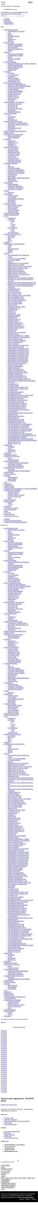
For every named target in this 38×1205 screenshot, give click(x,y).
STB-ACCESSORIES (14, 59)
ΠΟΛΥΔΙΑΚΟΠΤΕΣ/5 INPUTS (17, 406)
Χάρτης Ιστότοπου (9, 514)
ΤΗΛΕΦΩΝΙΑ (8, 183)
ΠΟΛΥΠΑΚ (11, 126)
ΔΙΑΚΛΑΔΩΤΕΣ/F (13, 344)
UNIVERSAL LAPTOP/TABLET (18, 123)
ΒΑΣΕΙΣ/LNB (12, 313)
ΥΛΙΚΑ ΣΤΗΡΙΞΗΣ (13, 210)
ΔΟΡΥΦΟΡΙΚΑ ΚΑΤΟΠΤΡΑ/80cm (18, 360)
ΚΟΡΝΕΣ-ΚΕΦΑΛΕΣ (14, 94)
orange (24, 1178)
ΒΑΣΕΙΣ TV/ (11, 311)
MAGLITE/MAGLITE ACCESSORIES (19, 295)
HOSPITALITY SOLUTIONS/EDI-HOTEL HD (22, 282)
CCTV (6, 216)
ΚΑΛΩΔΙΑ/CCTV (13, 384)
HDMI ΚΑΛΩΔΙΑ (13, 78)
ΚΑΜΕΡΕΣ (11, 220)
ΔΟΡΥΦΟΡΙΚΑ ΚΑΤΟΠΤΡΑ (16, 31)
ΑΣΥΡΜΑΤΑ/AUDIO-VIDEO (16, 306)
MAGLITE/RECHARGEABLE (17, 300)
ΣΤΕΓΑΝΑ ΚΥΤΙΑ (13, 459)
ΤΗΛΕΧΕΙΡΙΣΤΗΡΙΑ (10, 113)
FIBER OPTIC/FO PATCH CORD (18, 268)
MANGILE (11, 192)
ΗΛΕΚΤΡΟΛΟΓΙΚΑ (10, 203)
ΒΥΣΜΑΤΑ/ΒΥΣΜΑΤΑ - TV (16, 326)
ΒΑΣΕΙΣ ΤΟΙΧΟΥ (13, 493)
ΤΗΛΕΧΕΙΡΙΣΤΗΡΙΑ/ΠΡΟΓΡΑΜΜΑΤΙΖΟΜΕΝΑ (22, 440)
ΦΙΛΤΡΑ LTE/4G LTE (14, 442)
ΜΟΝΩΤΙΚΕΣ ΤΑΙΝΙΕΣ (15, 205)
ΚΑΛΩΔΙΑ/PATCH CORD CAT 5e (18, 387)
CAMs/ (10, 257)
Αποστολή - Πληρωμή (10, 1119)
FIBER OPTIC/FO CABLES (16, 265)
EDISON (7, 253)
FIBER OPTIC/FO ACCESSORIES (18, 263)
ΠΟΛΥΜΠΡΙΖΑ (12, 208)
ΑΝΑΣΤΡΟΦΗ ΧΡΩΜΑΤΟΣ (8, 1185)
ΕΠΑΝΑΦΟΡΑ (5, 1182)
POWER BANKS (13, 195)
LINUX (10, 57)
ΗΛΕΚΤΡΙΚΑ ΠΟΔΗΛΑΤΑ (16, 466)
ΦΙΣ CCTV (11, 237)
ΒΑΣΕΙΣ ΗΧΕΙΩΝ (13, 68)
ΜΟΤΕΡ (10, 38)
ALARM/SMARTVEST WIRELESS (18, 255)
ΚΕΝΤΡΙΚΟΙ (11, 450)
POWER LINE (12, 157)
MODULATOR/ (12, 305)
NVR (12, 229)
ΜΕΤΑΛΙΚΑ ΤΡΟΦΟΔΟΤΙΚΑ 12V (18, 125)
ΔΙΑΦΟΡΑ (7, 242)
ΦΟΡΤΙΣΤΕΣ (11, 129)
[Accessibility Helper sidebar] (5, 1165)
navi (33, 1178)
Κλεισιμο (21, 1199)
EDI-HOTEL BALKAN (15, 104)
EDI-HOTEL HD (13, 105)
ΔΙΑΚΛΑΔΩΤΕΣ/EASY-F (15, 342)
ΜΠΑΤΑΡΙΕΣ (12, 179)
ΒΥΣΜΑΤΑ (7, 139)
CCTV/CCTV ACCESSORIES (17, 258)
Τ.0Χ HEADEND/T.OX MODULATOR (19, 430)
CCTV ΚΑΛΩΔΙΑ (13, 75)
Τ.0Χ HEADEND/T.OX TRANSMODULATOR (22, 435)
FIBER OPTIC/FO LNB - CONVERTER (20, 266)
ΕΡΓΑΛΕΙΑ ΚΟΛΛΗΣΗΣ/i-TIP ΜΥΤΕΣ (19, 379)
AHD (12, 221)
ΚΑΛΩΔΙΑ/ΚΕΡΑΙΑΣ (14, 393)
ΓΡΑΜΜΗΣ (11, 447)
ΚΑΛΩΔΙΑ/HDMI (13, 385)
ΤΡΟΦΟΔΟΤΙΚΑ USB (14, 128)
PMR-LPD (11, 166)
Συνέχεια (3, 1022)
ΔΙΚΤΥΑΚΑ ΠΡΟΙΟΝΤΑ (11, 147)
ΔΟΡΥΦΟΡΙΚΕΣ (12, 477)
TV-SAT (10, 505)
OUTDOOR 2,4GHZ (14, 154)
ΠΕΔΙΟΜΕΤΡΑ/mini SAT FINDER (18, 397)
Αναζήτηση (21, 15)
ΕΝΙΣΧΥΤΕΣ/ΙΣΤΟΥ (14, 368)
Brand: (6, 511)
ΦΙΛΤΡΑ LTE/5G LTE (14, 443)
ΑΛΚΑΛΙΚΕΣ (12, 197)
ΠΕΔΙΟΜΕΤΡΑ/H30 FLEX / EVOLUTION (20, 395)
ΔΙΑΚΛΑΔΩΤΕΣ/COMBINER (17, 340)
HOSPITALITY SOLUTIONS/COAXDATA (21, 278)
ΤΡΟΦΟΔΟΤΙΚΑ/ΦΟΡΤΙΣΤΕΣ (13, 121)
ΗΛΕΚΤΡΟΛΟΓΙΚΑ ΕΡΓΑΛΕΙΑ (13, 467)
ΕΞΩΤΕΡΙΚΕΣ (12, 479)
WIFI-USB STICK (13, 249)
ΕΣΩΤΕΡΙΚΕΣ (12, 480)
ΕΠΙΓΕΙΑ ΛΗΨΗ (9, 42)
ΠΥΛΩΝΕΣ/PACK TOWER (16, 419)
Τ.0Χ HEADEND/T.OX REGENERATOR (20, 434)
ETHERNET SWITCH (14, 160)
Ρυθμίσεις (33, 1199)
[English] (29, 2)
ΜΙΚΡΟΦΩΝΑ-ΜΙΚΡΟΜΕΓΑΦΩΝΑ (19, 178)
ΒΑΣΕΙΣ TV (7, 484)
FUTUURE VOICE (6, 1163)
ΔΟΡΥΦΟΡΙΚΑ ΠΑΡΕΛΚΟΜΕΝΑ (14, 244)
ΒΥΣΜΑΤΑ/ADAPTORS (15, 323)
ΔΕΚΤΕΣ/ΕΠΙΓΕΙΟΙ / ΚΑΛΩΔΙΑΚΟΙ (19, 337)
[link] (4, 1031)
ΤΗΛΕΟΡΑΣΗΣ (12, 120)
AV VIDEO (11, 73)
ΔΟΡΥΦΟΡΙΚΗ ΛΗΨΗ (11, 30)
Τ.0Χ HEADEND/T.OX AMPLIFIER (18, 426)
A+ (5, 1171)
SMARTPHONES (13, 184)
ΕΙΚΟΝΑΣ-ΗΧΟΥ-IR (14, 136)
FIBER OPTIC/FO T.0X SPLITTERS (18, 274)
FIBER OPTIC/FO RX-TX (15, 269)
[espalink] (3, 2)
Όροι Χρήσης (8, 1123)
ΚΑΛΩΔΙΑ (7, 71)
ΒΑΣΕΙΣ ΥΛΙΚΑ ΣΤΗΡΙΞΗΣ (12, 490)
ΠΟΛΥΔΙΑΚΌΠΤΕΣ (10, 500)
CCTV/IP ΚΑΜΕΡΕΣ (14, 260)
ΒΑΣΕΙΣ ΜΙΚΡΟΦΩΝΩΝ (15, 67)
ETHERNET (11, 76)
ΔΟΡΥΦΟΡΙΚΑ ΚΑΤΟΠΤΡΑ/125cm (18, 353)
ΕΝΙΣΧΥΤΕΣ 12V (13, 96)
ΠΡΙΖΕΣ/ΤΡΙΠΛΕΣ (13, 418)
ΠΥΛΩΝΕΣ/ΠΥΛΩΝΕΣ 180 (16, 421)
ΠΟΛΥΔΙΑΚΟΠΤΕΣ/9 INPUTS (17, 408)
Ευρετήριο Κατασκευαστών (12, 1131)
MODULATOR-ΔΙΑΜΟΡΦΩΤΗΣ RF (15, 131)
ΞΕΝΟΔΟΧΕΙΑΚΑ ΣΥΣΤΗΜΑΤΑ (14, 102)
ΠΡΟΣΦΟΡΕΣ (8, 22)
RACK (10, 458)
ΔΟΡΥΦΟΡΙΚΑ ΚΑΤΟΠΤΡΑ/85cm (18, 361)
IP (12, 223)
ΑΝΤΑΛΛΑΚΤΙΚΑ (10, 474)
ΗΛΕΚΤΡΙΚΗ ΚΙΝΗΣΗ (11, 461)
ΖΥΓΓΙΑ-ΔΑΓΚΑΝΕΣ (14, 496)
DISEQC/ (10, 261)
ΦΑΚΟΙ (6, 191)
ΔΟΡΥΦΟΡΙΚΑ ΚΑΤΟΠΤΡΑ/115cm (18, 352)
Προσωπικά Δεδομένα (28, 1197)
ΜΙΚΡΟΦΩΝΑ (12, 99)
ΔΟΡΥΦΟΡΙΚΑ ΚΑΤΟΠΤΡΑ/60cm (18, 356)
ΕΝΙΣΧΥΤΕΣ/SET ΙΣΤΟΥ (15, 364)
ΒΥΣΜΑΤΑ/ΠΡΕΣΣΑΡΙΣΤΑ (16, 327)
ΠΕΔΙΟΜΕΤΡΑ (8, 485)
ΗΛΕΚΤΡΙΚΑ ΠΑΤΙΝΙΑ (15, 464)
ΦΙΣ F (9, 239)
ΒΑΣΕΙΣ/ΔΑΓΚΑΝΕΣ (14, 315)
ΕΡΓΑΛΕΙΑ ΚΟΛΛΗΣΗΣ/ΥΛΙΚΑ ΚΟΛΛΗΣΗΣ (21, 381)
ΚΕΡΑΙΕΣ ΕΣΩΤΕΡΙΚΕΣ (15, 46)
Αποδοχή (27, 1199)
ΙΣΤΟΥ (10, 448)
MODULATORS (9, 487)
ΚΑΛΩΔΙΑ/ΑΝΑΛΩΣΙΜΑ (16, 392)
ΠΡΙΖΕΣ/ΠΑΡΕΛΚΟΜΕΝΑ (16, 416)
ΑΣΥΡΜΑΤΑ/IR (12, 310)
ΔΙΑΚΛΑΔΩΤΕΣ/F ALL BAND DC (18, 345)
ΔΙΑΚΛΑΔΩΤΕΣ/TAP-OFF (16, 347)
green (11, 1178)
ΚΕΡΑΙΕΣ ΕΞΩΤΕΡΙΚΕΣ (15, 44)
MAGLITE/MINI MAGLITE (16, 298)
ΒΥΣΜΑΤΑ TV (12, 145)
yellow (29, 1178)
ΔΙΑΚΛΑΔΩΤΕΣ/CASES (15, 339)
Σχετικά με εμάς (8, 1118)
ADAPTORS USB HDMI (11, 213)
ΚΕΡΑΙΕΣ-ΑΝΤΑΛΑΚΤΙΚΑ (16, 173)
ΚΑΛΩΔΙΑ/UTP (12, 390)
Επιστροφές (7, 513)
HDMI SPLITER (9, 133)
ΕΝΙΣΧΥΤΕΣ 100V (13, 97)
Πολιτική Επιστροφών (10, 1124)
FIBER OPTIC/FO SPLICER (16, 271)
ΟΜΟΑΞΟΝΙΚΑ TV (14, 81)
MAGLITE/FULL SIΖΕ (14, 294)
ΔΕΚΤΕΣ (7, 52)
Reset (8, 1171)
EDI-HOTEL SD (12, 107)
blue (16, 1178)
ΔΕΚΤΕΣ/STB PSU (13, 334)
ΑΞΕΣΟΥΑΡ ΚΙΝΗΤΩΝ (15, 186)
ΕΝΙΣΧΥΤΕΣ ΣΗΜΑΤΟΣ (15, 49)
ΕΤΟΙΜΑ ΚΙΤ (12, 218)
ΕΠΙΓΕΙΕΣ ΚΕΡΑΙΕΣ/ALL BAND (18, 372)
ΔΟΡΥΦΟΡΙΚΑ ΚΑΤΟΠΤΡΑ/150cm (18, 355)
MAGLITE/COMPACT (14, 292)
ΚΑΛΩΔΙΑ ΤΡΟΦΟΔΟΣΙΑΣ (16, 171)
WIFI (12, 226)
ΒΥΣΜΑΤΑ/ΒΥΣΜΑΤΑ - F (16, 324)
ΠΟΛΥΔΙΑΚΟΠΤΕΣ (14, 36)
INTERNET (7, 453)
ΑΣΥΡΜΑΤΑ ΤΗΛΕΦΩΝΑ (16, 187)
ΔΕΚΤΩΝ (10, 118)
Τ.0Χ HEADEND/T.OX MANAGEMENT (20, 429)
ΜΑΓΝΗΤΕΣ (12, 176)
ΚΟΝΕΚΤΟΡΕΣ (12, 174)
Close (2, 1167)
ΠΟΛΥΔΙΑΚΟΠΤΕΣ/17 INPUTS (17, 405)
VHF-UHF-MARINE (14, 168)
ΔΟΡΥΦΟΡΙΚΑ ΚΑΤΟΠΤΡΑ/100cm (18, 348)
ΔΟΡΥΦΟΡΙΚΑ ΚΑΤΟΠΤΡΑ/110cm (18, 350)
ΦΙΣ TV (10, 240)
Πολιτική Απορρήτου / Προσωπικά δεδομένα (17, 1121)
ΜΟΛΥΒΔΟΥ (12, 200)
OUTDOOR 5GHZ (13, 155)
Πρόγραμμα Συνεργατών (11, 508)
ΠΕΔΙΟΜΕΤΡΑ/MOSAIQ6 (16, 398)
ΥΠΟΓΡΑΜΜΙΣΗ (5, 1180)
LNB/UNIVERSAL (13, 290)
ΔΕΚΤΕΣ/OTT (12, 331)
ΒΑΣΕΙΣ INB (12, 39)
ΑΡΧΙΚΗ (7, 19)
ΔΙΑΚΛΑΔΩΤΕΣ (13, 47)
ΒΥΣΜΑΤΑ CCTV (13, 142)
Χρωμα (3, 1176)
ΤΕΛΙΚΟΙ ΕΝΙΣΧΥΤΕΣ (15, 92)
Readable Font (5, 1172)
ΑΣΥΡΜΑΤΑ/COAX (14, 308)
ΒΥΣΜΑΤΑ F (12, 144)
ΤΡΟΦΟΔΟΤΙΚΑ (13, 181)
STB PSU (10, 60)
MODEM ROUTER (13, 152)
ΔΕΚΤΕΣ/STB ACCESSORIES (17, 332)
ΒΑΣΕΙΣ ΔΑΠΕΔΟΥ (14, 492)
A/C (9, 115)
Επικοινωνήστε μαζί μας (11, 516)
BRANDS (7, 20)
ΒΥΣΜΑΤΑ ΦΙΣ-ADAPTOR (12, 234)
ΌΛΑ (5, 482)
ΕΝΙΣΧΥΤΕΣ (8, 445)
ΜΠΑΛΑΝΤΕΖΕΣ (13, 207)
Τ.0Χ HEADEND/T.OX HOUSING (18, 427)
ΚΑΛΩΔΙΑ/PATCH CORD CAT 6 (18, 389)
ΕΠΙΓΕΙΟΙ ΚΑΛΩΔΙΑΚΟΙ (15, 54)
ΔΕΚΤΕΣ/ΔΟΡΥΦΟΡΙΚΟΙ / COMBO (18, 335)
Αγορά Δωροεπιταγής (10, 509)
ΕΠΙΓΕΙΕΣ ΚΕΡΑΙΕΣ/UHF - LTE (17, 377)
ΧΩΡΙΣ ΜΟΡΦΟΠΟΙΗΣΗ (7, 1187)
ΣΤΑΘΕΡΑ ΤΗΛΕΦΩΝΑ (15, 189)
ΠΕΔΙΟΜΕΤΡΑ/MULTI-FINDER (17, 400)
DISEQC (10, 34)
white (7, 1178)
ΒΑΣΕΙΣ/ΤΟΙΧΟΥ (13, 321)
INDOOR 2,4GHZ (13, 150)
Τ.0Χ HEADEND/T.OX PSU (16, 432)
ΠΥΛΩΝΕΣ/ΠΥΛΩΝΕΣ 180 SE (17, 422)
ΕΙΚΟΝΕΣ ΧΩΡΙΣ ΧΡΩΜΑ (8, 1183)
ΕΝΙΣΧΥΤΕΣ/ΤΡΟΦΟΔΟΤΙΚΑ (17, 371)
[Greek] (32, 2)
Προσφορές (7, 1133)
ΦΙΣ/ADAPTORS (13, 212)
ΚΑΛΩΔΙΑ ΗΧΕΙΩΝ (14, 79)
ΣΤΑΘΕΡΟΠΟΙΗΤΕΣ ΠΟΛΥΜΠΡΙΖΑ (19, 471)
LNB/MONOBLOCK (14, 289)
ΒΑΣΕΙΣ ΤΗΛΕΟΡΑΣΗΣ (15, 65)
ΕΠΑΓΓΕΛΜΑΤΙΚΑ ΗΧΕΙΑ (16, 88)
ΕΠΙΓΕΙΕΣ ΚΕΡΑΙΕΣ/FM (15, 374)
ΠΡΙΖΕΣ (10, 51)
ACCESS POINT (13, 149)
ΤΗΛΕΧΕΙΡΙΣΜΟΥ (13, 137)
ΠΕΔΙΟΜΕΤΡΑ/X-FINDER (16, 401)
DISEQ (10, 245)
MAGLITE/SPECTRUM (15, 303)
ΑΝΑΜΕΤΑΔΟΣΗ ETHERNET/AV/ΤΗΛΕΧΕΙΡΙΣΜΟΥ (20, 488)
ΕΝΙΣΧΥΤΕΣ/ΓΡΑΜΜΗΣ (15, 366)
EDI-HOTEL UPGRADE (15, 108)
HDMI (10, 503)
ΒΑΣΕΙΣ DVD (12, 70)
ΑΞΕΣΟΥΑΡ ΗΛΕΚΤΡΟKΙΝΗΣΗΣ (18, 463)
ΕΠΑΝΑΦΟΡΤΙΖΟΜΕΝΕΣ (16, 199)
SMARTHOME (8, 472)
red (19, 1178)
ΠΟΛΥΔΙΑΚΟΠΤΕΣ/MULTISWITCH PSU (20, 413)
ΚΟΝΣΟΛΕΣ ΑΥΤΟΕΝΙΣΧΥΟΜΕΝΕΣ (19, 86)
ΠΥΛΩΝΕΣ (7, 506)
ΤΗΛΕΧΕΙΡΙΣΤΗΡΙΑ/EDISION (17, 437)
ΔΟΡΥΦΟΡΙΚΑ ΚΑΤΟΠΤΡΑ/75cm (18, 358)
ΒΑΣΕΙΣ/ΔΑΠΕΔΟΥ (14, 316)
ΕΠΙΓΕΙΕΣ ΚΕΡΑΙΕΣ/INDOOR (17, 376)
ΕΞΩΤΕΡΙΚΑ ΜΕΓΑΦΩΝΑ (16, 170)
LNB (9, 33)
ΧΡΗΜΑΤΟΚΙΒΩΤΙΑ (14, 112)
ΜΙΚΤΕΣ (10, 41)
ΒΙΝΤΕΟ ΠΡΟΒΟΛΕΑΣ (11, 215)
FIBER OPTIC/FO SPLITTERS (17, 273)
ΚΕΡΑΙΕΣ (7, 476)
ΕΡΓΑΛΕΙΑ (11, 469)
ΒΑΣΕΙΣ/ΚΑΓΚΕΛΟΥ (14, 319)
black (2, 1178)
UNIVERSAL (12, 117)
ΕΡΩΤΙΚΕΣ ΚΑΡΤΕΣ (10, 455)
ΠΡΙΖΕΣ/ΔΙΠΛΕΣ (13, 414)
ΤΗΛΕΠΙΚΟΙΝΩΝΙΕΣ (14, 162)
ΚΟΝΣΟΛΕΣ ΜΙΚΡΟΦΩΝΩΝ (17, 84)
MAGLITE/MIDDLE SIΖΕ (15, 297)
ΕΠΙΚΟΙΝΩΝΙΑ (9, 24)
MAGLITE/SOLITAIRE (15, 302)
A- (2, 1171)
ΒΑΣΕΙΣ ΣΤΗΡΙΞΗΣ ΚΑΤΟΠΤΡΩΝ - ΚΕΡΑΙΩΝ (22, 63)
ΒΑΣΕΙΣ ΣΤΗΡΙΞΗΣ (10, 62)
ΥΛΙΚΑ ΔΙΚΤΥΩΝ (13, 158)
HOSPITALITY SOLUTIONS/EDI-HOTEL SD (21, 284)
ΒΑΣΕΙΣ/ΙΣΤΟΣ (12, 318)
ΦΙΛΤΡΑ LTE (12, 451)
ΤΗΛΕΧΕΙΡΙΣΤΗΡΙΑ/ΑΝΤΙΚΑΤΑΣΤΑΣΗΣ (20, 438)
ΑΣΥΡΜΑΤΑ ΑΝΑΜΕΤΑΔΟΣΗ (13, 134)
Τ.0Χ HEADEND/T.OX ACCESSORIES (20, 424)
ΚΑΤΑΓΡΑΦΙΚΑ (13, 228)
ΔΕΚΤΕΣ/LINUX (13, 329)
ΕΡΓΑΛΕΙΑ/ (11, 382)
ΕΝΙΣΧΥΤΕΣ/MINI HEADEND (17, 363)
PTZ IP (13, 224)
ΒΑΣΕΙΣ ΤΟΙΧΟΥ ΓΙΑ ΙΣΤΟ (16, 495)
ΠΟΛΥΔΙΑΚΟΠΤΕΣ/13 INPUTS (17, 403)
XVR (12, 231)
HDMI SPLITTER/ (13, 276)
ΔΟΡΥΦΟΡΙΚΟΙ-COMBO (15, 55)
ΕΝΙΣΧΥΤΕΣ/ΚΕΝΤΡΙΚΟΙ (16, 369)
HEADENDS (12, 110)
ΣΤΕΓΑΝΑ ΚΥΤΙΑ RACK (12, 456)
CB (9, 165)
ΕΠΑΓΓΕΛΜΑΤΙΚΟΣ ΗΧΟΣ (12, 83)
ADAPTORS (11, 141)
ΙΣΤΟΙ (9, 498)
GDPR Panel (8, 1136)
